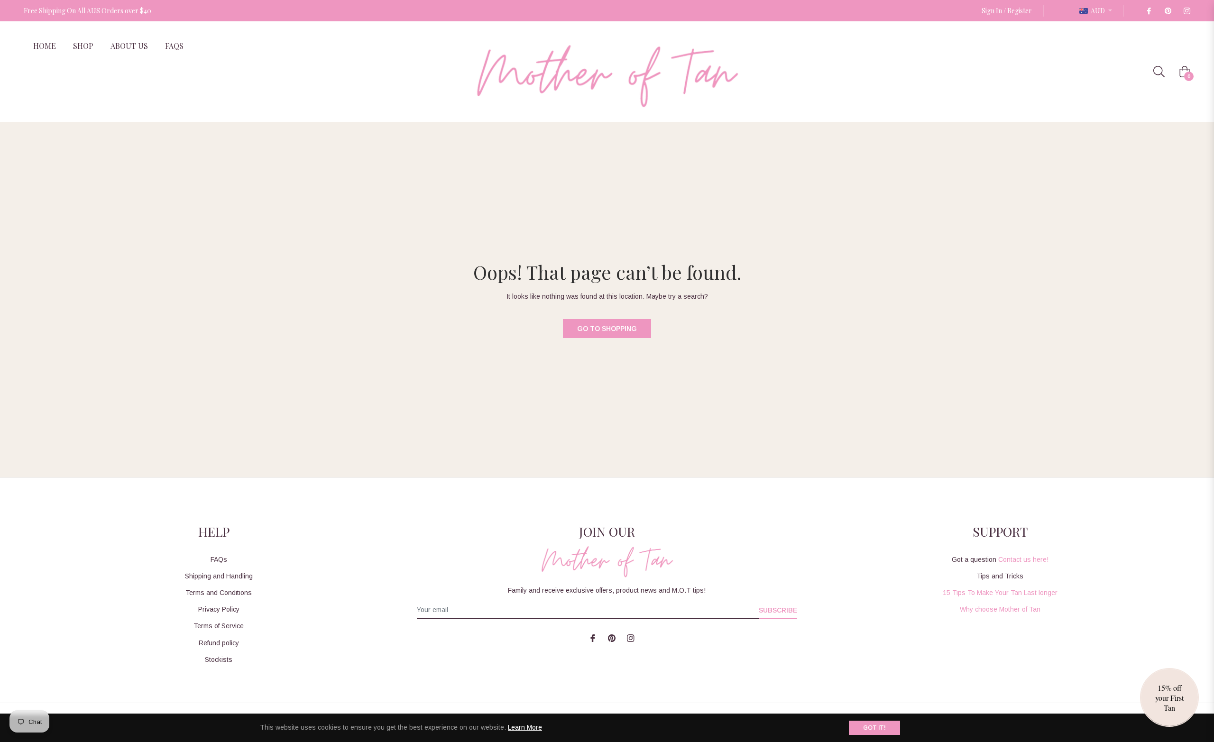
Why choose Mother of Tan (1000, 609)
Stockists (218, 659)
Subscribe (778, 610)
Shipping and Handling (219, 576)
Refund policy (219, 643)
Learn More (525, 727)
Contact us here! (1023, 559)
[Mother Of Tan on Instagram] (1186, 10)
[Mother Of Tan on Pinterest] (1167, 10)
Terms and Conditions (218, 592)
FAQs (219, 559)
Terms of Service (218, 626)
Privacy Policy (218, 609)
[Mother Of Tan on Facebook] (1148, 10)
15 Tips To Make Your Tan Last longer (1000, 592)
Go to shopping (607, 328)
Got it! (874, 727)
